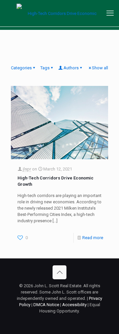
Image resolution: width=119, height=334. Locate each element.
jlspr (27, 169)
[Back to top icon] (59, 272)
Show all (100, 67)
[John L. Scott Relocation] (59, 13)
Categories (21, 67)
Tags (45, 67)
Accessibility (74, 304)
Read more (92, 237)
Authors (71, 67)
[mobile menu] (110, 13)
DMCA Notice (46, 304)
